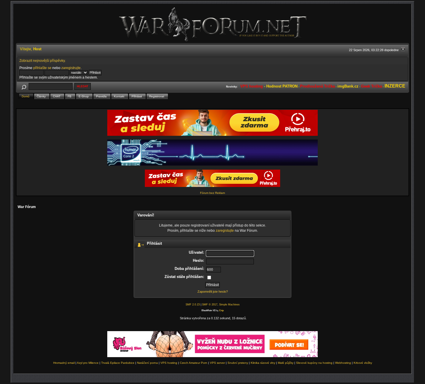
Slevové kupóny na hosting (314, 362)
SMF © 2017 (209, 304)
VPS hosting (168, 362)
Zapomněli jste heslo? (212, 291)
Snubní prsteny (238, 362)
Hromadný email (64, 362)
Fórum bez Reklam (212, 192)
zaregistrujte (71, 68)
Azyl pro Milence (88, 362)
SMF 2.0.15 (193, 304)
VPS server (217, 362)
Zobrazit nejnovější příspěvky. (42, 60)
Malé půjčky (285, 362)
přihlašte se (42, 68)
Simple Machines (229, 304)
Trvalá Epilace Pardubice (117, 362)
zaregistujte (225, 230)
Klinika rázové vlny (263, 362)
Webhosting (343, 362)
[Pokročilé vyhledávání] (24, 86)
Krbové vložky (363, 362)
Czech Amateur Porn (193, 362)
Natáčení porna (147, 362)
